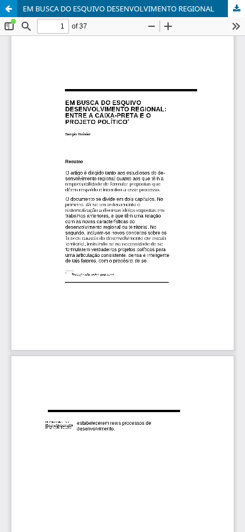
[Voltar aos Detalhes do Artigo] (8, 8)
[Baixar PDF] (236, 8)
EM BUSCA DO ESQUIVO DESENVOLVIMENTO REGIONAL (118, 8)
